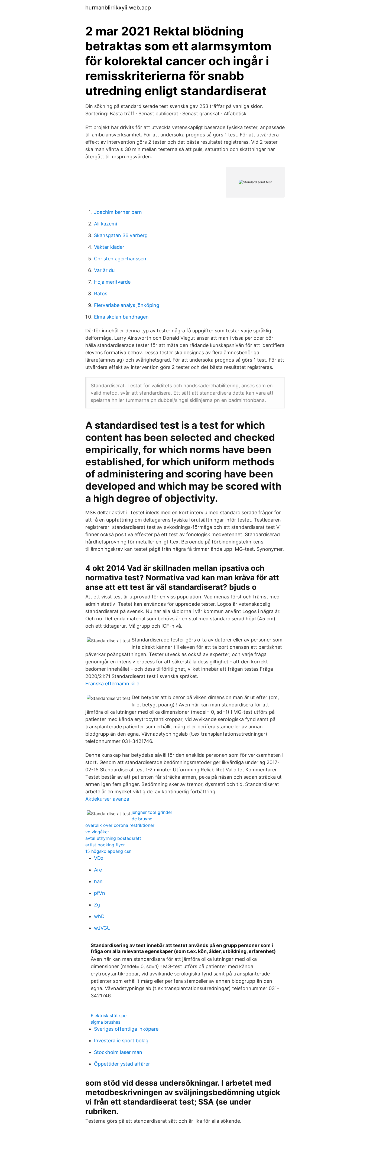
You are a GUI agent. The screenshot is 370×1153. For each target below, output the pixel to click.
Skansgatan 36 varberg (121, 235)
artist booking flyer (105, 844)
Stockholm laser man (118, 1052)
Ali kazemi (105, 224)
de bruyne (142, 818)
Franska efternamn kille (112, 683)
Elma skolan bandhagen (121, 317)
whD (99, 916)
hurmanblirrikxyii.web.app (118, 7)
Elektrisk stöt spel (109, 1015)
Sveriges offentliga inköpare (126, 1029)
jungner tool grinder (152, 812)
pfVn (99, 893)
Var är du (104, 270)
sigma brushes (105, 1022)
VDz (98, 858)
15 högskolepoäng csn (108, 851)
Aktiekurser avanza (107, 799)
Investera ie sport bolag (121, 1040)
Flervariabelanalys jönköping (126, 305)
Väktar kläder (109, 247)
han (98, 881)
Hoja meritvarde (112, 282)
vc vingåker (97, 831)
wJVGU (102, 928)
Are (98, 870)
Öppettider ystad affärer (122, 1064)
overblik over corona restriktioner (119, 825)
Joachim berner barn (118, 212)
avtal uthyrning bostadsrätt (113, 838)
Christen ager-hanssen (120, 258)
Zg (97, 905)
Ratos (100, 293)
